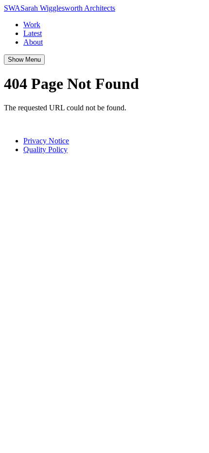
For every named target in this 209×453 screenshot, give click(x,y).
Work (31, 24)
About (33, 42)
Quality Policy (45, 149)
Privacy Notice (46, 141)
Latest (32, 33)
